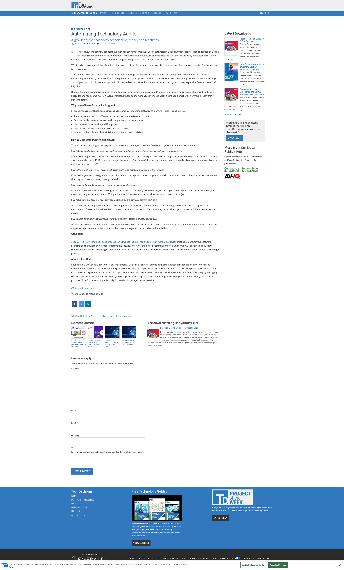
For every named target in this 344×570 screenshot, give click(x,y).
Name (74, 410)
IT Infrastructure (80, 29)
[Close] (340, 565)
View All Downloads (233, 114)
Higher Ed (104, 316)
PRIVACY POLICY (263, 558)
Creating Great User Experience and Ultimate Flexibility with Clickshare (252, 92)
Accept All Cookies (278, 565)
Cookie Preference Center (253, 565)
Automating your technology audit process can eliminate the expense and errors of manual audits (121, 241)
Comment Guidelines (79, 507)
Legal (111, 316)
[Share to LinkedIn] (88, 306)
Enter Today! (220, 518)
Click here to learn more (83, 288)
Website (75, 435)
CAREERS (142, 558)
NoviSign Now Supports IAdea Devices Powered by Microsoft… (78, 343)
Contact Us (76, 504)
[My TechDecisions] (82, 7)
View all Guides (141, 543)
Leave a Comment (107, 43)
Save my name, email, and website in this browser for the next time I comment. (106, 451)
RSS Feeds (75, 511)
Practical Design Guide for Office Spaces (179, 327)
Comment (76, 368)
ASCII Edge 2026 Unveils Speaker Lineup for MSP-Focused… (94, 343)
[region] (172, 565)
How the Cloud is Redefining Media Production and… (128, 342)
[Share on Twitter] (81, 306)
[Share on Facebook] (74, 306)
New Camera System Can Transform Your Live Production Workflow (252, 67)
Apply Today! (234, 138)
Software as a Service (122, 316)
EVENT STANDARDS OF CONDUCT (196, 558)
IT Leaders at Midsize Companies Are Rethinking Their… (112, 343)
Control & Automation (91, 316)
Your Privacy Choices (224, 558)
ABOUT (133, 558)
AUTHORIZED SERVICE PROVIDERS (163, 558)
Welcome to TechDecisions (82, 500)
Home (73, 496)
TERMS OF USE (248, 558)
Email (74, 423)
